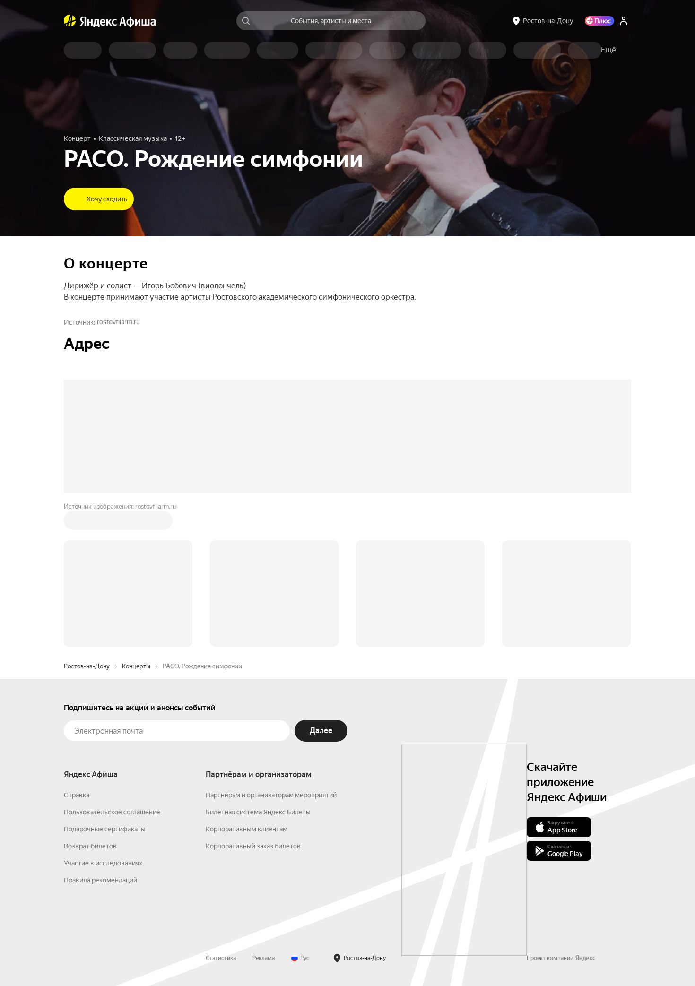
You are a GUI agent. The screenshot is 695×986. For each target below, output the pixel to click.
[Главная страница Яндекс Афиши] (70, 21)
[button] (608, 50)
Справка (76, 652)
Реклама (263, 815)
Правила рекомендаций (100, 737)
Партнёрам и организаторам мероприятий (271, 652)
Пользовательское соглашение (112, 669)
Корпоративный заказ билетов (253, 703)
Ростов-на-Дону (87, 523)
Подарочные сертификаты (105, 686)
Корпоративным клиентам (246, 686)
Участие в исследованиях (103, 720)
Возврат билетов (90, 703)
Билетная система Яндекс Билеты (258, 669)
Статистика (221, 815)
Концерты (136, 523)
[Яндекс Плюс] (599, 21)
